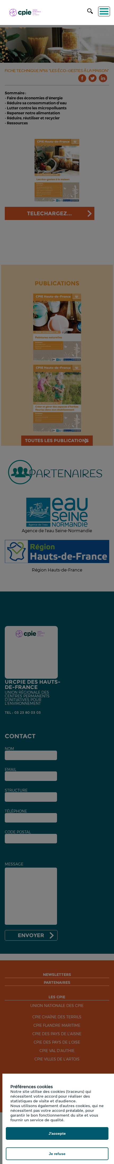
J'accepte (57, 1133)
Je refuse (57, 1154)
